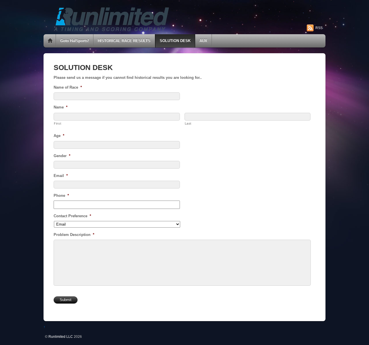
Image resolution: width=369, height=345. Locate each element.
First (57, 123)
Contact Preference (72, 216)
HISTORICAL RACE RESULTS (124, 41)
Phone (61, 195)
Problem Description (74, 234)
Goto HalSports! (74, 41)
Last (188, 123)
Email (61, 176)
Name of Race (68, 87)
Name (60, 107)
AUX (203, 41)
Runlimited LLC (60, 336)
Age (59, 136)
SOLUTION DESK (175, 41)
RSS (319, 28)
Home (50, 40)
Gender (62, 156)
